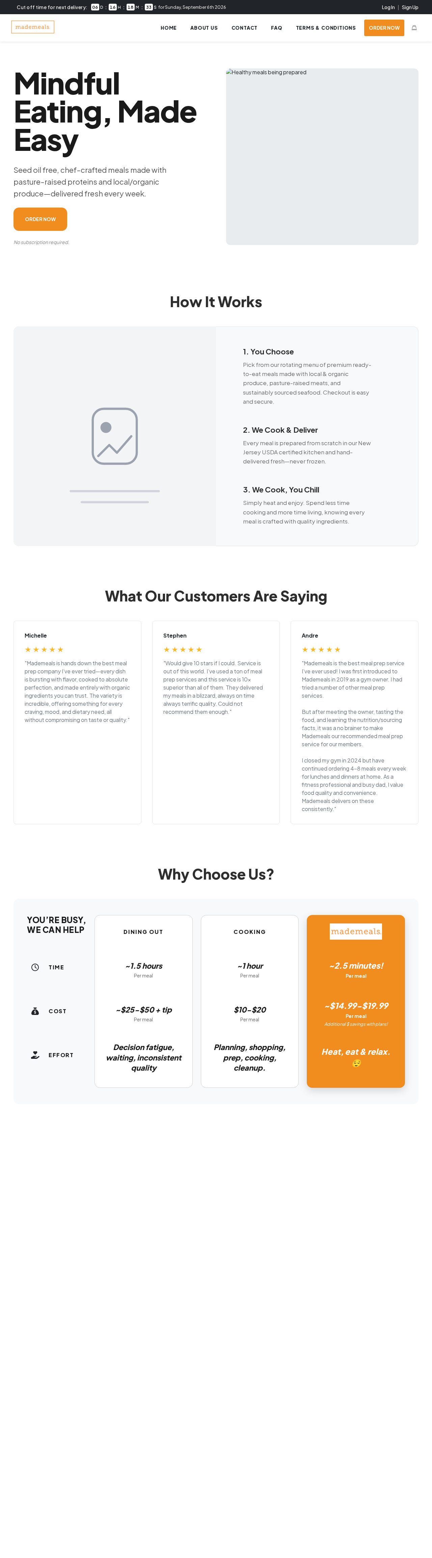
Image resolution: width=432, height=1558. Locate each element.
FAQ (276, 28)
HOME (169, 28)
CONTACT (245, 28)
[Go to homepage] (33, 31)
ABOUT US (204, 28)
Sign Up (410, 7)
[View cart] (414, 27)
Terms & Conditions (326, 28)
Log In (388, 7)
